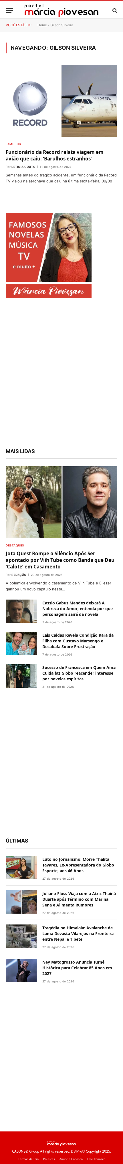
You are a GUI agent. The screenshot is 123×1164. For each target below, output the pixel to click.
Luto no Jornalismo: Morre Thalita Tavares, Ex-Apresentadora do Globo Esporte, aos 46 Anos (78, 865)
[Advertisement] (61, 374)
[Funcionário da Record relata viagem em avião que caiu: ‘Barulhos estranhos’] (61, 101)
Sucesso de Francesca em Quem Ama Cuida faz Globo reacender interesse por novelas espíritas (79, 673)
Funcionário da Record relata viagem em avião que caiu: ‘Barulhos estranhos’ (55, 155)
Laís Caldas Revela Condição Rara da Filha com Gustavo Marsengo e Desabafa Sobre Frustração (78, 640)
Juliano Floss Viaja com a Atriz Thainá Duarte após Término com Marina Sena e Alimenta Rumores (79, 899)
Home (42, 25)
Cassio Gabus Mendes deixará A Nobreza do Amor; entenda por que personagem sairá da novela (77, 608)
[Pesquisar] (114, 10)
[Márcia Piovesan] (61, 10)
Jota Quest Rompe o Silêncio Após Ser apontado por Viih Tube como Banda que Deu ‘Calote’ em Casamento (60, 560)
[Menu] (9, 10)
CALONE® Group (25, 1151)
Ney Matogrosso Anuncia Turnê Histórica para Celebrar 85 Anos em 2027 (77, 967)
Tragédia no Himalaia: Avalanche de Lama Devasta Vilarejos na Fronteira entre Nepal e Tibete (78, 933)
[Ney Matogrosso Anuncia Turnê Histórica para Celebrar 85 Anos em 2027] (21, 970)
